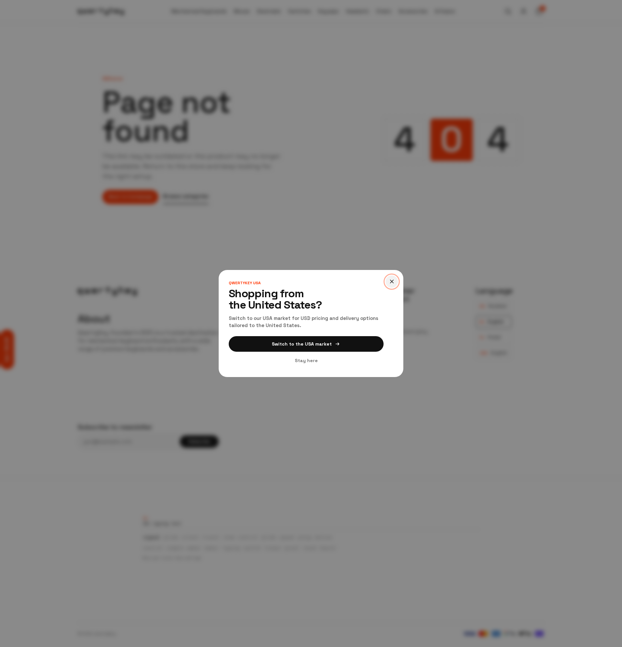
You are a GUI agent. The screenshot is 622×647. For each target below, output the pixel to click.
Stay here (306, 360)
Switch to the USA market (302, 344)
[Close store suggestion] (392, 281)
